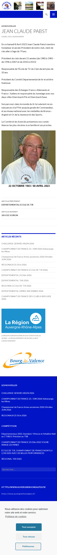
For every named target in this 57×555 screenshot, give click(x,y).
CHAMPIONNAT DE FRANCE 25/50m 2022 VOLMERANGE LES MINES (25, 443)
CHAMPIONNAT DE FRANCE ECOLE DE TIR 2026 (24, 270)
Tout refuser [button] (29, 537)
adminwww (18, 36)
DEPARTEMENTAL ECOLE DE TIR (17, 203)
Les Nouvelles (8, 26)
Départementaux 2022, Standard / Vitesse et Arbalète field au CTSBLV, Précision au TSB (28, 435)
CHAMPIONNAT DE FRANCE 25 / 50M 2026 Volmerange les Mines (27, 400)
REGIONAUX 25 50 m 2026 (13, 264)
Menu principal (53, 14)
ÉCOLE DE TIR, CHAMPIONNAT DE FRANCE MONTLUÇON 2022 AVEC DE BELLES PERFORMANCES (27, 451)
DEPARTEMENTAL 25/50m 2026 (16, 275)
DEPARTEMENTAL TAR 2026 (14, 280)
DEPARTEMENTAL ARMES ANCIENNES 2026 (22, 291)
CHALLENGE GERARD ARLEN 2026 (17, 243)
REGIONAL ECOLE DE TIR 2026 (16, 285)
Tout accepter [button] (29, 527)
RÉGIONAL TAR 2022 (11, 459)
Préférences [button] (28, 546)
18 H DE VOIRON (9, 213)
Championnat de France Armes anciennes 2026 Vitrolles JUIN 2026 (27, 408)
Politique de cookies (15, 516)
